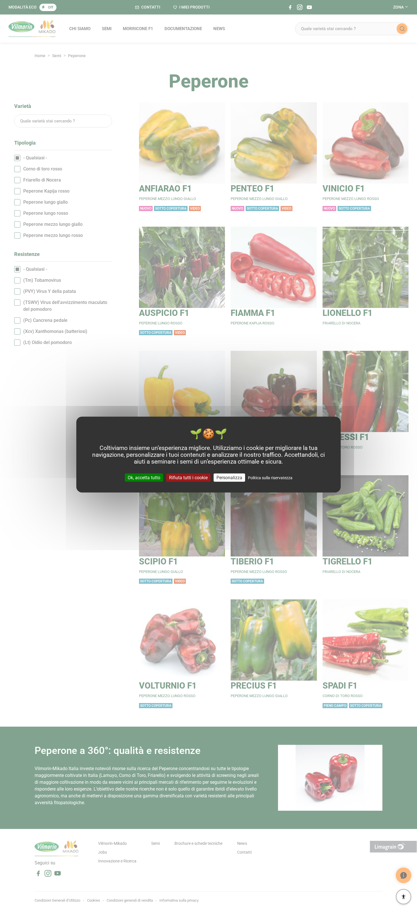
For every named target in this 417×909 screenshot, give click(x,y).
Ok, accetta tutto (144, 477)
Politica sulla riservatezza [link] (270, 477)
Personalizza (229, 477)
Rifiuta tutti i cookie (188, 477)
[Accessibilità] (403, 896)
